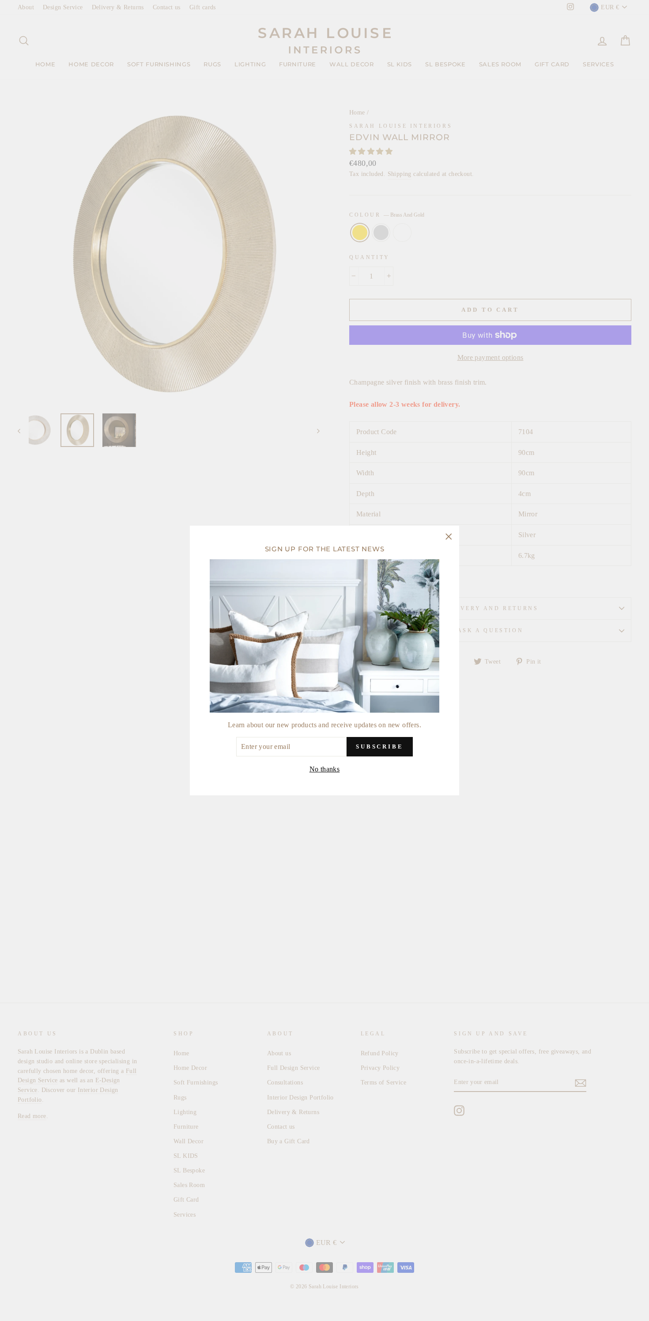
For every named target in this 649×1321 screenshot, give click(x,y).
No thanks (324, 769)
